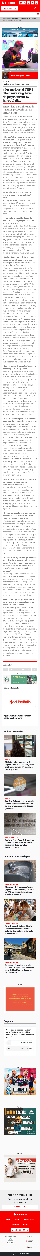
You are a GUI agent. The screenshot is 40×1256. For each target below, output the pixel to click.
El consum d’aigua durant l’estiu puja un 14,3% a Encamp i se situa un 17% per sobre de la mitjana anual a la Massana (19, 891)
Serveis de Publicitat (29, 1219)
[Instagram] (28, 2)
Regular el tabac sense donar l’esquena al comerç (17, 716)
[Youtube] (32, 2)
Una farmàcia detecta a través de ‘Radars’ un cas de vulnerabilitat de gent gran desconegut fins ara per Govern (19, 805)
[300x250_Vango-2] (20, 1134)
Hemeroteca (15, 1224)
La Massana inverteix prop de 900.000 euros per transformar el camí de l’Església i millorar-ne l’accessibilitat (19, 969)
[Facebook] (21, 2)
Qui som (8, 1219)
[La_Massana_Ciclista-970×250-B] (20, 683)
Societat (8, 18)
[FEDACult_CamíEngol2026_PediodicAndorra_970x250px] (20, 37)
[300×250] (20, 1012)
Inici (4, 18)
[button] (35, 8)
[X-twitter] (24, 2)
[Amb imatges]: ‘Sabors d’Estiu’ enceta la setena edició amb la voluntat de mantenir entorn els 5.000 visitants (19, 930)
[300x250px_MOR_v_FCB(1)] (20, 1095)
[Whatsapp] (36, 2)
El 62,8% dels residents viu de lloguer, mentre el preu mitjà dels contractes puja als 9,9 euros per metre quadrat (19, 766)
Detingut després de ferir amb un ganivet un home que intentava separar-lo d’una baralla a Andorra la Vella (19, 844)
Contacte (17, 1219)
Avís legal (25, 1224)
